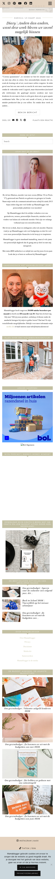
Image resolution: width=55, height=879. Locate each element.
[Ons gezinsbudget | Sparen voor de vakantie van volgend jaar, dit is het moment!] (11, 592)
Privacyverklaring (27, 873)
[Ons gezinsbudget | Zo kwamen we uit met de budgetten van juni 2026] (27, 799)
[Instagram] (9, 3)
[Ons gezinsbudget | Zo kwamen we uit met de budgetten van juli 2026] (11, 617)
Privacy (27, 642)
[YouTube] (20, 3)
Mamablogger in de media (27, 660)
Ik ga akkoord (27, 867)
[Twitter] (3, 3)
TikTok (28, 848)
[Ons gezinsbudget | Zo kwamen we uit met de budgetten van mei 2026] (27, 727)
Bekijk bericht (27, 112)
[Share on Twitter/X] (21, 120)
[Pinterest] (14, 3)
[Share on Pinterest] (25, 120)
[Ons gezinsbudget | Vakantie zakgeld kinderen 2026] (27, 692)
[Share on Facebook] (17, 120)
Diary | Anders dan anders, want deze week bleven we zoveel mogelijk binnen (28, 27)
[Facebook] (25, 3)
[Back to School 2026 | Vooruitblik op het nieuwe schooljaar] (11, 604)
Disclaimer (27, 646)
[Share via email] (13, 120)
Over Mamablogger (27, 638)
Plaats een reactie (43, 120)
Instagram (29, 841)
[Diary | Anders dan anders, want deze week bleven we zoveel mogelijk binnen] (27, 73)
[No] (51, 864)
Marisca (18, 18)
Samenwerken (27, 656)
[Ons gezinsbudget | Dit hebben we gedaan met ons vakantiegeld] (27, 763)
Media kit (27, 651)
